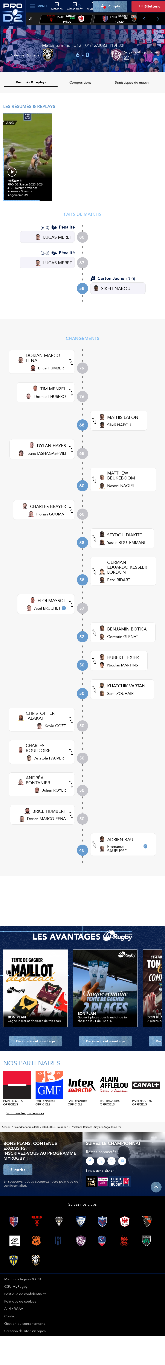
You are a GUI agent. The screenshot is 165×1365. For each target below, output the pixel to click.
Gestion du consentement (24, 1323)
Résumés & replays (31, 82)
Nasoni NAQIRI (120, 485)
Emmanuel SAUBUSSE (117, 848)
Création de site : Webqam (25, 1331)
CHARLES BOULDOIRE (38, 748)
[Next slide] (158, 18)
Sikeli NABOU (119, 425)
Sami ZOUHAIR (120, 693)
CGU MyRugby (16, 1286)
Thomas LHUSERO (50, 396)
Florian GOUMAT (51, 514)
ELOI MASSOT (52, 600)
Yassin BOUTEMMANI (126, 542)
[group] (66, 19)
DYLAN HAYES (51, 445)
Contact (10, 1316)
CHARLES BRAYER (48, 506)
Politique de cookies (20, 1301)
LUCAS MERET (57, 237)
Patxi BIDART (118, 579)
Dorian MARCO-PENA (46, 818)
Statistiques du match (132, 82)
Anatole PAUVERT (50, 758)
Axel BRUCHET (47, 608)
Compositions (80, 82)
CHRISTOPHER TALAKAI (40, 716)
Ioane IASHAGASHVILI (46, 453)
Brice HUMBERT (52, 368)
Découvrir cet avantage (35, 1041)
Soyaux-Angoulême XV (141, 55)
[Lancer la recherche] (79, 6)
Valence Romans (25, 55)
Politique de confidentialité (25, 1293)
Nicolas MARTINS (122, 665)
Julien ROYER (54, 790)
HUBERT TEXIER (123, 657)
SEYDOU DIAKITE (124, 534)
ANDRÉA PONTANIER (38, 780)
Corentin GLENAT (122, 636)
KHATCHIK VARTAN (126, 685)
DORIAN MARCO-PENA (44, 358)
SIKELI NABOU (115, 288)
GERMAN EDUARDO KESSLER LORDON (127, 567)
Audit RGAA (13, 1308)
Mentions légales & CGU (23, 1279)
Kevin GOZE (55, 726)
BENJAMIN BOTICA (127, 628)
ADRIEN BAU (120, 839)
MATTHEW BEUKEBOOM (121, 475)
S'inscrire (18, 1169)
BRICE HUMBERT (49, 811)
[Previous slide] (144, 18)
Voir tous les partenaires (25, 1113)
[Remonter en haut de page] (156, 1187)
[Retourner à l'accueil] (13, 15)
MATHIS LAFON (122, 417)
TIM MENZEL (53, 388)
